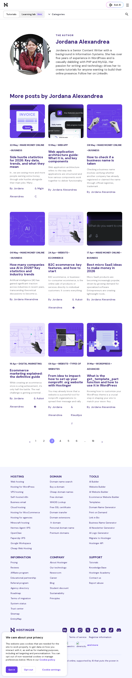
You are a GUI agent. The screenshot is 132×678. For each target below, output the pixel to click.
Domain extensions (60, 517)
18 (93, 441)
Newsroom (55, 572)
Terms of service (77, 637)
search (127, 14)
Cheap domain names (61, 491)
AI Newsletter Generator (102, 527)
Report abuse (96, 583)
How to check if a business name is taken (100, 160)
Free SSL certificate (60, 507)
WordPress (103, 363)
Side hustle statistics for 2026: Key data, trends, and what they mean (27, 162)
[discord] (118, 630)
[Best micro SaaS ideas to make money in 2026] (104, 229)
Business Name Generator (103, 522)
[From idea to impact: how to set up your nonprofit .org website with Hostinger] (66, 340)
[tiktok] (111, 630)
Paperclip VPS (18, 538)
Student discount (59, 588)
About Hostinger (58, 562)
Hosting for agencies (21, 517)
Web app (63, 145)
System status (18, 603)
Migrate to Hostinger (100, 538)
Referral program (19, 583)
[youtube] (95, 630)
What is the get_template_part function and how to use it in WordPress (102, 380)
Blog (52, 583)
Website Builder (97, 486)
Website (63, 252)
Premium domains (59, 533)
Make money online (32, 145)
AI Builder (94, 481)
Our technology (58, 567)
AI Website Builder (98, 491)
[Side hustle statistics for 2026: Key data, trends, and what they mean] (27, 121)
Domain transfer (58, 512)
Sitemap (15, 613)
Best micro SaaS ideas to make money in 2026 (104, 268)
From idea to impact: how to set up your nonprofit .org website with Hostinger (65, 380)
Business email (18, 502)
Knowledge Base (97, 567)
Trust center (17, 608)
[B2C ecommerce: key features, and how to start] (66, 229)
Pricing (14, 562)
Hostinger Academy (99, 572)
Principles (55, 598)
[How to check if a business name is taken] (104, 121)
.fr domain (55, 522)
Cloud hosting (18, 507)
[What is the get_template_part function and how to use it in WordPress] (104, 340)
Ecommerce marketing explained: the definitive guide (26, 373)
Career (53, 577)
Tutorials (11, 14)
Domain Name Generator (102, 507)
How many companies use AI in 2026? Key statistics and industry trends (27, 269)
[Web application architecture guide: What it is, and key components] (66, 121)
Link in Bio (94, 517)
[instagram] (80, 630)
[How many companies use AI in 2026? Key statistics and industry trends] (27, 229)
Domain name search (61, 481)
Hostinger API (96, 543)
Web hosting (17, 481)
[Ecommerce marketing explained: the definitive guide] (27, 340)
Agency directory (20, 588)
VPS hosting (17, 491)
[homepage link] (5, 4)
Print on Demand (98, 512)
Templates (94, 502)
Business (16, 150)
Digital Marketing (30, 363)
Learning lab (32, 14)
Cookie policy (47, 659)
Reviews (15, 567)
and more (92, 645)
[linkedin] (64, 630)
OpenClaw (16, 533)
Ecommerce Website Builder (104, 497)
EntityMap (16, 618)
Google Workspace (21, 543)
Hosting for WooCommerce (25, 512)
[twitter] (87, 630)
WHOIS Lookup (58, 502)
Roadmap (16, 593)
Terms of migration (21, 598)
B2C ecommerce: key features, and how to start (65, 268)
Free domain (56, 497)
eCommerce (55, 257)
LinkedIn (102, 73)
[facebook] (72, 630)
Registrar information (100, 637)
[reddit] (103, 630)
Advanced (93, 369)
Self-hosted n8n (19, 497)
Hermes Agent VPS (20, 527)
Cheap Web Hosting (21, 548)
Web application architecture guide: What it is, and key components (63, 156)
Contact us (95, 577)
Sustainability (57, 593)
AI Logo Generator (99, 533)
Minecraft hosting (20, 522)
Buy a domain (57, 486)
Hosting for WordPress (22, 486)
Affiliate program (19, 572)
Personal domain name (62, 527)
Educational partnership (23, 577)
